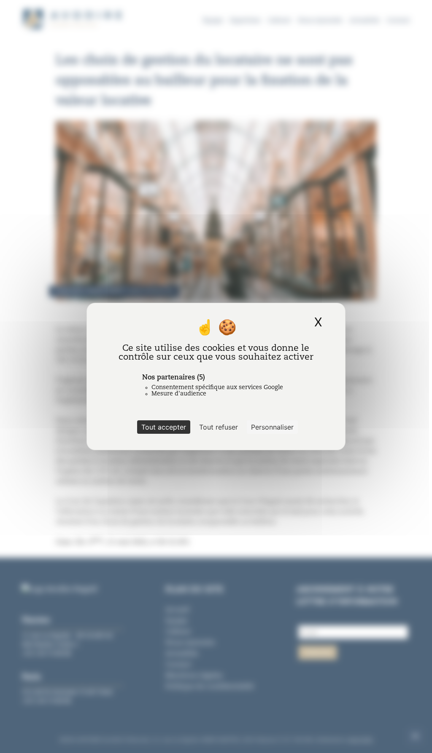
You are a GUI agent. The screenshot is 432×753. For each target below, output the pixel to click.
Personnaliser (272, 427)
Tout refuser (218, 427)
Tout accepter (163, 427)
